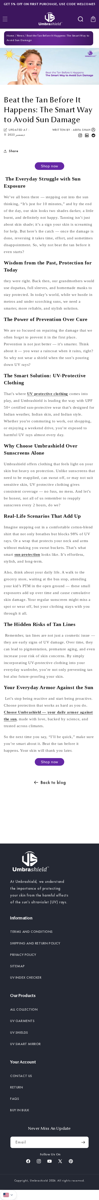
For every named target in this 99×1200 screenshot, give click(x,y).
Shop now (49, 166)
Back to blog (53, 782)
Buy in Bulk (19, 1110)
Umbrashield (39, 1180)
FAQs (14, 1098)
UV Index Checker (26, 977)
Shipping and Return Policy (35, 943)
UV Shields (19, 1032)
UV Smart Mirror (25, 1044)
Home (10, 36)
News (20, 36)
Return (16, 1087)
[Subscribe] (83, 1142)
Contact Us (21, 1075)
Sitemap (17, 966)
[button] (80, 19)
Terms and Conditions (31, 931)
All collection (24, 1009)
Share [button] (14, 151)
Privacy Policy (23, 954)
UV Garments (22, 1020)
